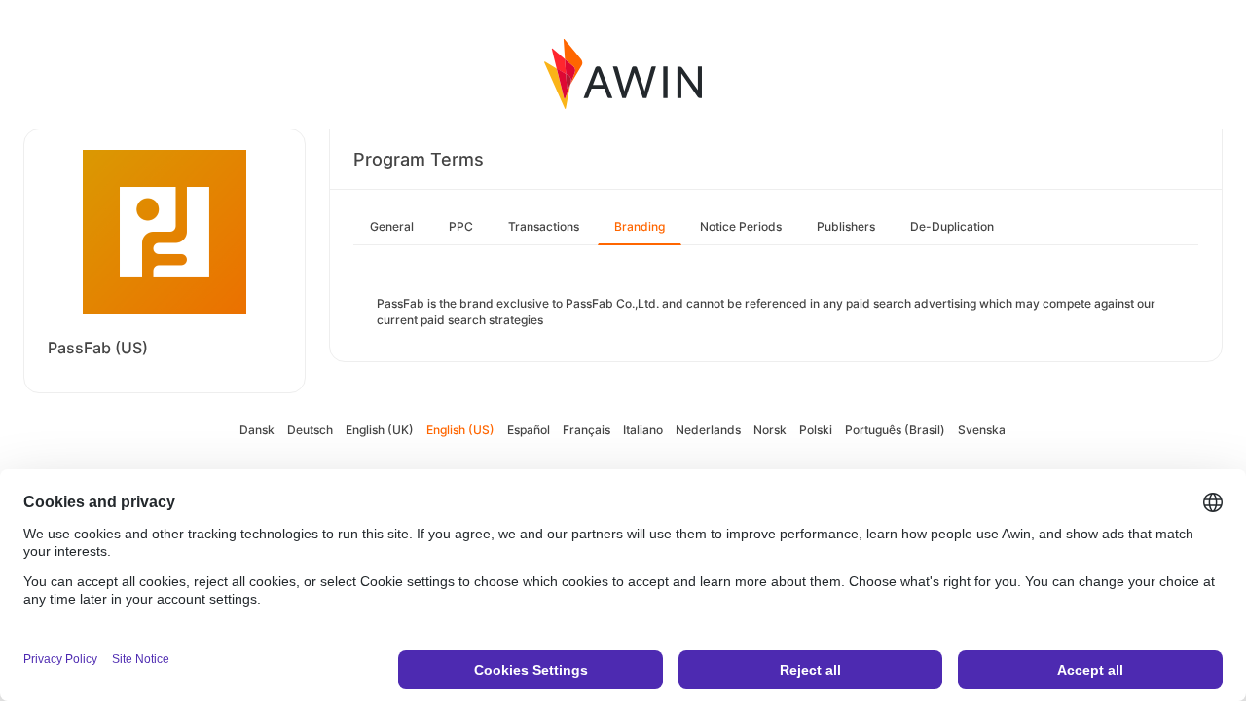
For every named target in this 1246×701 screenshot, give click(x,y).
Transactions (543, 226)
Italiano (643, 430)
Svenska (982, 430)
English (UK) (380, 430)
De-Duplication (952, 226)
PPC (461, 226)
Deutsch (310, 430)
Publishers (846, 226)
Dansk (257, 430)
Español (528, 430)
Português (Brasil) (895, 430)
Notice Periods (741, 226)
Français (586, 430)
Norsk (770, 430)
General (392, 226)
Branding (639, 226)
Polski (815, 430)
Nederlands (708, 430)
